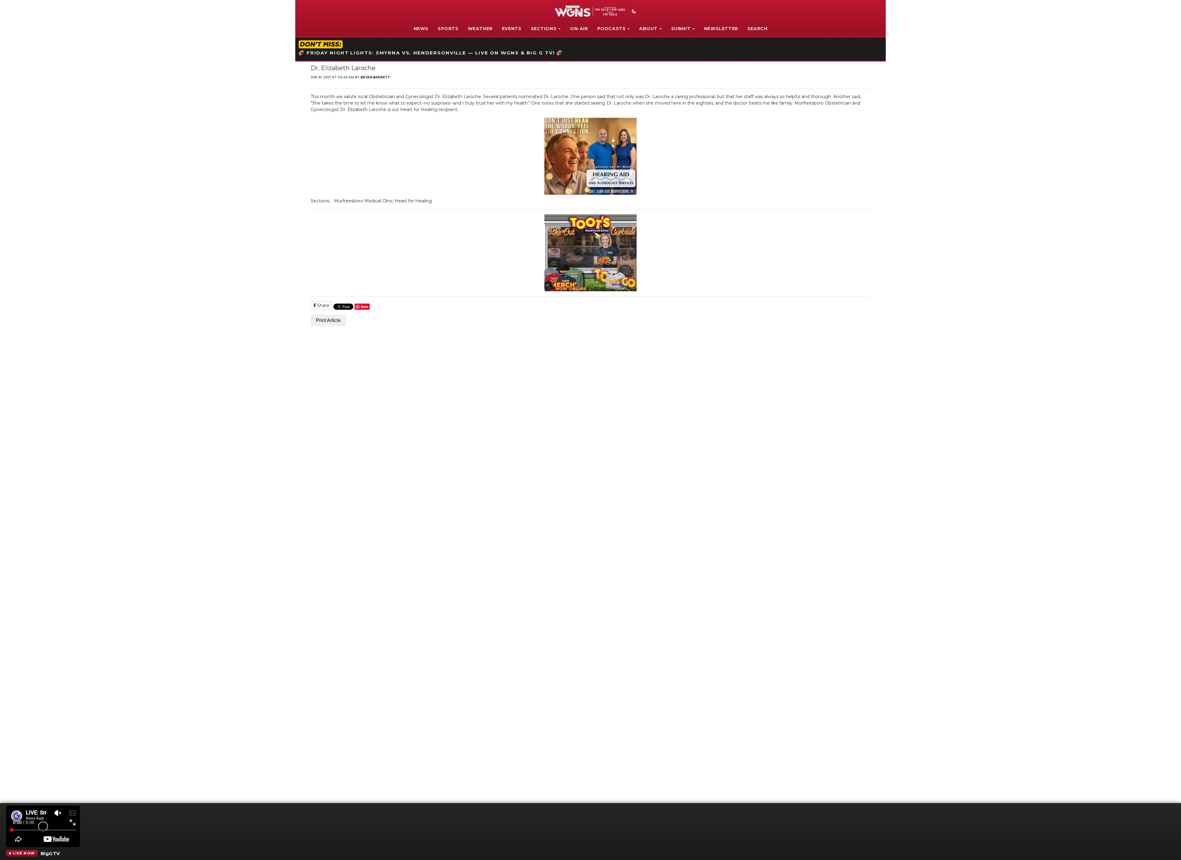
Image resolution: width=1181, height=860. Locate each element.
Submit (681, 28)
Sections (544, 28)
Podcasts (611, 28)
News (421, 28)
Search (757, 28)
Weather (480, 28)
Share (322, 305)
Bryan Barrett (375, 77)
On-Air (579, 28)
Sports (448, 28)
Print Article (328, 320)
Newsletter (721, 28)
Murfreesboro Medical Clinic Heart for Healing (383, 201)
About (648, 28)
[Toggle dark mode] (633, 12)
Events (512, 28)
